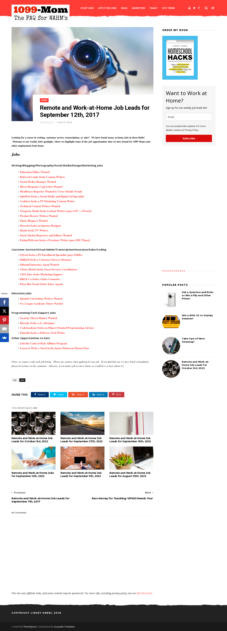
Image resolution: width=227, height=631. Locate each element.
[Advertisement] (82, 581)
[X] (4, 311)
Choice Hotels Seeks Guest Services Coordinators (48, 269)
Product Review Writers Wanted (39, 216)
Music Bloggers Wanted (34, 221)
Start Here (87, 8)
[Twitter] (194, 8)
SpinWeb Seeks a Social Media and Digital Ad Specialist (52, 196)
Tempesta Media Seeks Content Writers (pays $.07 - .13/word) (56, 211)
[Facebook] (199, 8)
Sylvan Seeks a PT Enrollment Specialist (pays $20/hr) (51, 255)
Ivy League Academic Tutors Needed (41, 303)
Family (154, 8)
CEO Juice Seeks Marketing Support (41, 274)
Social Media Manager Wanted (38, 182)
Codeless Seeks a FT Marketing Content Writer (47, 201)
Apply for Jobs (107, 8)
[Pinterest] (4, 320)
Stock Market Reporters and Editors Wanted (46, 235)
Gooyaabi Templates (64, 626)
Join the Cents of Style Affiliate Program (43, 343)
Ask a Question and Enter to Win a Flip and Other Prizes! (197, 295)
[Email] (4, 328)
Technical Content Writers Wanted (40, 206)
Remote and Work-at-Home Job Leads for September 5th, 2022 (80, 474)
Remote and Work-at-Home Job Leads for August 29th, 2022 (129, 474)
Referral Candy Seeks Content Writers (42, 177)
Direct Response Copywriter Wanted (41, 187)
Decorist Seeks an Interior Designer (40, 226)
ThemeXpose (30, 626)
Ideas (124, 8)
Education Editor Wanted (34, 172)
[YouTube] (189, 8)
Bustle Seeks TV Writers (34, 230)
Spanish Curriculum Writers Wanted (41, 298)
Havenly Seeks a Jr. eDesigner (37, 323)
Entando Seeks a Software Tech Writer (42, 333)
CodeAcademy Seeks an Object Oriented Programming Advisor (57, 328)
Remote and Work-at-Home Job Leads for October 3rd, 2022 (32, 440)
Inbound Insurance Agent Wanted (39, 264)
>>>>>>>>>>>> (174, 270)
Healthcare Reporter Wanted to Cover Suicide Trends (51, 191)
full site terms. (145, 593)
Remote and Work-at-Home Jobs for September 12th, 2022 (33, 474)
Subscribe (189, 138)
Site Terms (168, 8)
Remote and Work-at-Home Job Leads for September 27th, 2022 (81, 440)
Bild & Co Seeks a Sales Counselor (40, 279)
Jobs (44, 100)
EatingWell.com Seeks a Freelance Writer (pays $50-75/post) (55, 240)
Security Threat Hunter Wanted (38, 318)
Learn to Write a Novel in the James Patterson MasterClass (54, 348)
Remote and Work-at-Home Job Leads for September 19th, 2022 (130, 440)
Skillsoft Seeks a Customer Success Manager (45, 260)
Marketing (138, 8)
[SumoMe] (4, 337)
